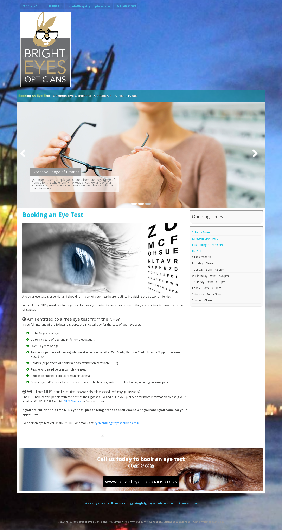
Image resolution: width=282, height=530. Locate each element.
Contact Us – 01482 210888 (115, 95)
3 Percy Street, (202, 232)
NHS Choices (72, 401)
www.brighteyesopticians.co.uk (141, 481)
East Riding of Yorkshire (208, 245)
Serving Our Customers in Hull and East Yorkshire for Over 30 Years (80, 169)
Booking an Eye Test (34, 95)
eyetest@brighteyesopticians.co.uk (117, 423)
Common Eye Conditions (72, 95)
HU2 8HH (198, 251)
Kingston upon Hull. (205, 238)
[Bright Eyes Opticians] (45, 86)
